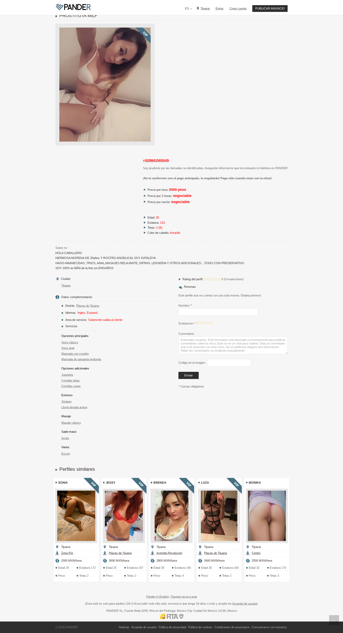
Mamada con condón (75, 353)
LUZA (205, 482)
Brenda (159, 482)
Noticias (124, 627)
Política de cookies (200, 627)
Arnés (65, 438)
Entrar (220, 8)
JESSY (110, 482)
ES (187, 8)
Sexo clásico (69, 342)
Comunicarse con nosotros (269, 627)
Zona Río (67, 553)
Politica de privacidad (172, 627)
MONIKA (255, 482)
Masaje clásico (71, 422)
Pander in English (157, 596)
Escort (65, 453)
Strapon (66, 401)
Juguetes (67, 374)
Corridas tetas (70, 380)
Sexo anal (67, 348)
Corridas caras (71, 386)
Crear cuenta (237, 8)
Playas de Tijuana (87, 305)
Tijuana (65, 285)
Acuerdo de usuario (244, 603)
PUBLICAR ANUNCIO (270, 8)
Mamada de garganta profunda (81, 359)
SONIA (63, 482)
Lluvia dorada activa (74, 407)
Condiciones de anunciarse (232, 627)
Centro (256, 553)
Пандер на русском (184, 596)
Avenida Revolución (169, 553)
